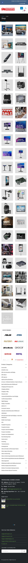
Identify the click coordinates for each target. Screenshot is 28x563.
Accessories (4, 367)
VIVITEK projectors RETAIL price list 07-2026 (15, 499)
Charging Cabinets (5, 389)
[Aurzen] (8, 341)
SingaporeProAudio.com (6, 525)
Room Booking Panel (5, 436)
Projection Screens (5, 427)
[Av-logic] (19, 341)
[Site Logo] (8, 9)
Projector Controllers (5, 432)
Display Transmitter (5, 403)
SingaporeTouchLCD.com (6, 528)
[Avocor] (19, 347)
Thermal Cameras (5, 444)
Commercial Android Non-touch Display (9, 396)
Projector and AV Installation (7, 429)
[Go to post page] (3, 500)
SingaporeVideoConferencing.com (8, 533)
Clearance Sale (4, 394)
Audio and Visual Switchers (7, 379)
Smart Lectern (4, 439)
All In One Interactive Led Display (8, 372)
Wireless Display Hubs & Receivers (8, 465)
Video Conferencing (5, 453)
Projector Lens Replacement (7, 434)
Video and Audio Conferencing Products (10, 448)
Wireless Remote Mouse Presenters (9, 470)
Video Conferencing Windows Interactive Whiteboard (12, 458)
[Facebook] (2, 2)
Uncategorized (4, 446)
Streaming (3, 441)
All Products (3, 374)
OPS (2, 422)
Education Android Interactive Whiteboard (10, 410)
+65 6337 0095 (11, 486)
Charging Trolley (5, 391)
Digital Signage (4, 401)
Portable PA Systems (5, 424)
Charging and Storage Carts (7, 386)
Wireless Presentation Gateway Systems (10, 468)
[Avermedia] (8, 347)
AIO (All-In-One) (4, 370)
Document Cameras (5, 408)
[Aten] (19, 335)
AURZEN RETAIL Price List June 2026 (13, 505)
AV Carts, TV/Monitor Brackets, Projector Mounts (11, 382)
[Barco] (8, 354)
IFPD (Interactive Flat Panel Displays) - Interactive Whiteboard (11, 416)
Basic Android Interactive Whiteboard (9, 384)
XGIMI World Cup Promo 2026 (12, 511)
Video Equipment (5, 460)
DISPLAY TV (3, 406)
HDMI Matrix (4, 413)
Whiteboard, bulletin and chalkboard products (11, 463)
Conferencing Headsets (6, 398)
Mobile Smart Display (5, 420)
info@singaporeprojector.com (14, 489)
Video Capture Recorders (6, 451)
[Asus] (8, 335)
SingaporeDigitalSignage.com (7, 530)
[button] (21, 8)
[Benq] (19, 354)
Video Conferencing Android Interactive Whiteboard (12, 456)
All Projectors (4, 377)
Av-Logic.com (4, 535)
